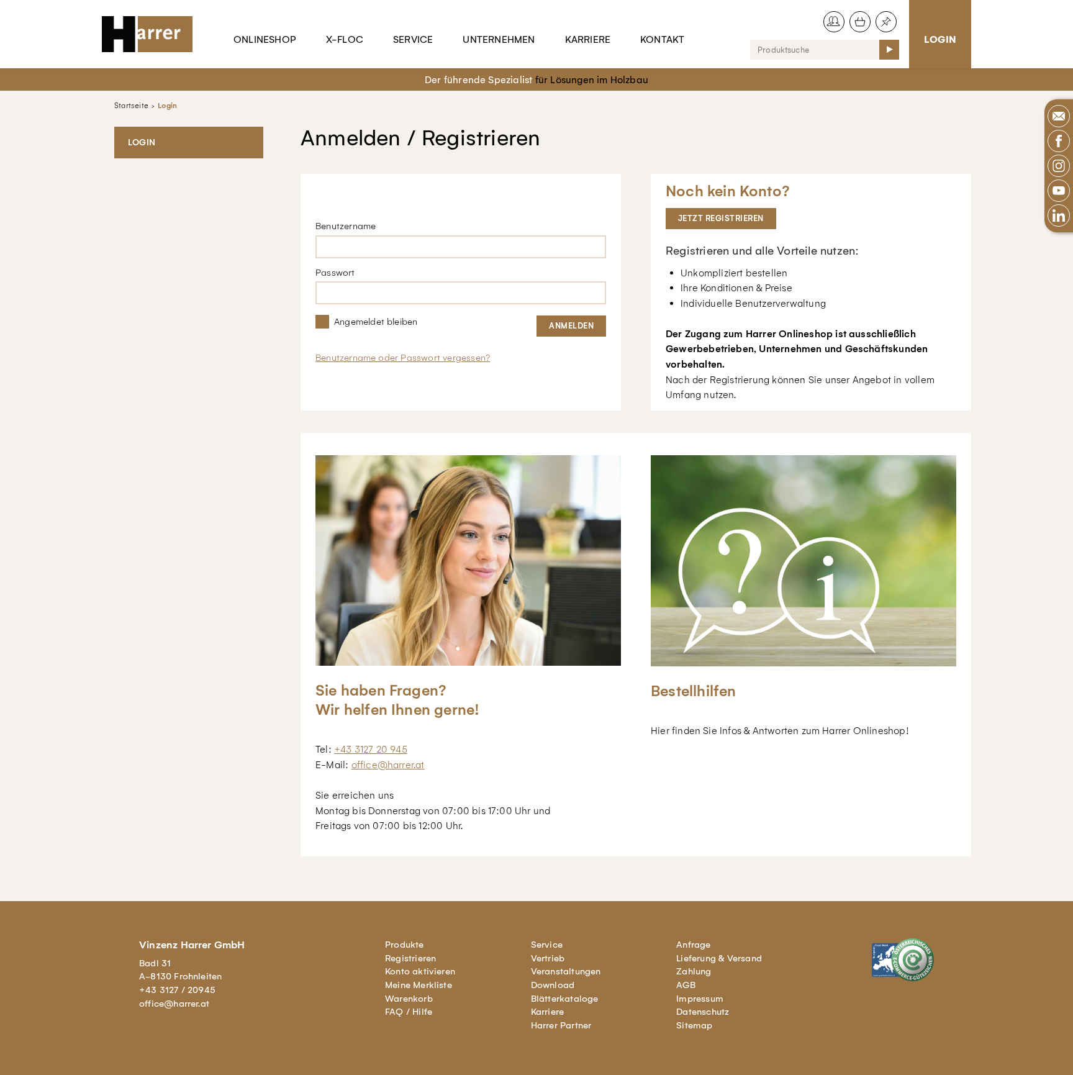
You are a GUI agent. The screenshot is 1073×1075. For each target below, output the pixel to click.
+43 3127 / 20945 (177, 990)
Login (940, 39)
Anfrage (693, 944)
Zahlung (693, 971)
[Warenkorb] (860, 21)
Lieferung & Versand (719, 958)
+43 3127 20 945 (370, 749)
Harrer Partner (561, 1025)
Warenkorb (409, 998)
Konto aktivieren (420, 971)
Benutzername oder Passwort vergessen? (402, 357)
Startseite (131, 105)
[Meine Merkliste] (886, 21)
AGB (685, 985)
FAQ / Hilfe (408, 1011)
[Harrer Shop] (153, 34)
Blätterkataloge (565, 998)
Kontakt (662, 39)
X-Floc (344, 39)
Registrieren (410, 958)
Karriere (588, 39)
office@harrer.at (388, 765)
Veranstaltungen (566, 971)
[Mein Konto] (833, 21)
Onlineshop (264, 39)
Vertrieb (548, 958)
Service (413, 39)
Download (553, 985)
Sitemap (694, 1025)
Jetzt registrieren (721, 218)
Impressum (699, 998)
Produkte (404, 944)
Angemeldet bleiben (375, 321)
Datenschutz (702, 1011)
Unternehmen (499, 39)
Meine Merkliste (418, 985)
